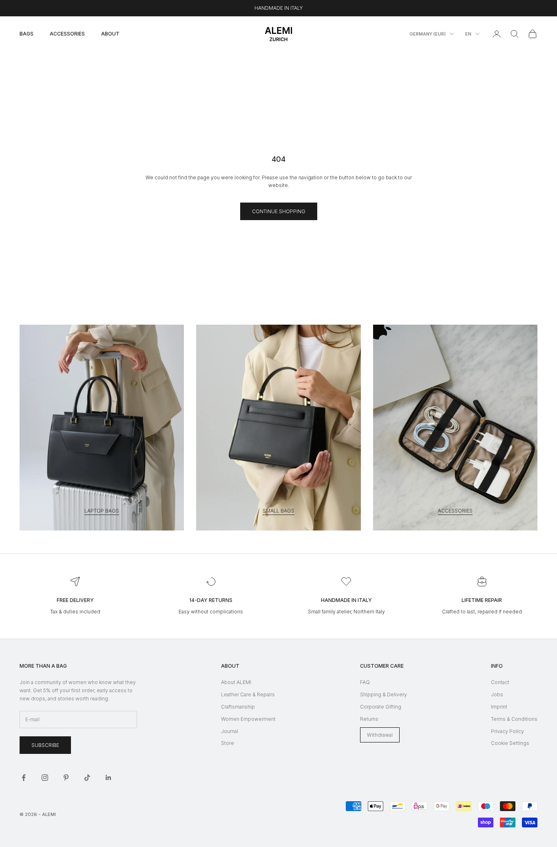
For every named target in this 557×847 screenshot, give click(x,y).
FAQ (365, 682)
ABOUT (110, 34)
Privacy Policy (507, 731)
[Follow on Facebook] (24, 777)
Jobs (497, 694)
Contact (500, 682)
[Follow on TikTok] (87, 777)
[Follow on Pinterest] (66, 777)
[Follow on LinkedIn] (108, 777)
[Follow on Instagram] (45, 777)
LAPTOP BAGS (101, 511)
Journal (229, 731)
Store (227, 743)
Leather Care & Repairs (248, 694)
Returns (369, 719)
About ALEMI (236, 682)
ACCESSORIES (67, 34)
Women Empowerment (248, 719)
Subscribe (45, 745)
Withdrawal (380, 735)
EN (468, 34)
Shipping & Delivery (383, 694)
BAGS (26, 34)
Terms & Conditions (514, 719)
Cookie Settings (510, 743)
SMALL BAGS (278, 511)
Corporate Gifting (380, 707)
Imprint (499, 707)
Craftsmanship (238, 707)
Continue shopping (278, 211)
